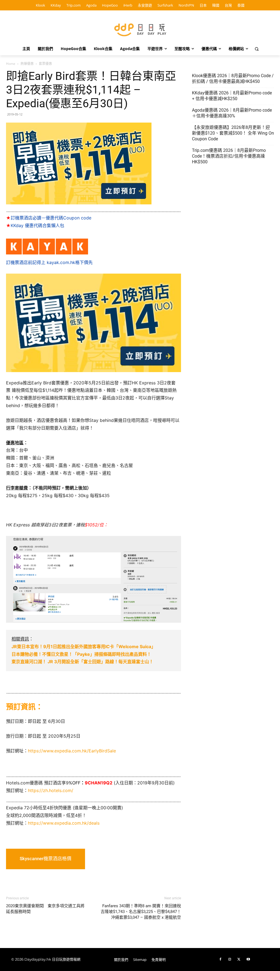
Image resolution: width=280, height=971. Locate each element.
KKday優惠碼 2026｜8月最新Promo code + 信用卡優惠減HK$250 (232, 95)
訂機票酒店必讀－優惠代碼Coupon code (48, 218)
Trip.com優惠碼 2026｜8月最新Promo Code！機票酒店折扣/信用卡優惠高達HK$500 (229, 156)
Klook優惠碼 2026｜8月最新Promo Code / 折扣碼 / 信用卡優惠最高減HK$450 (233, 78)
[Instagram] (229, 959)
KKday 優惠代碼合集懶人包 (35, 225)
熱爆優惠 (27, 63)
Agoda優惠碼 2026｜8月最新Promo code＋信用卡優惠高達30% (232, 113)
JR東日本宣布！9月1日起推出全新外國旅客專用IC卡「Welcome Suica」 (83, 646)
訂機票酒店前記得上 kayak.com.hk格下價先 (49, 262)
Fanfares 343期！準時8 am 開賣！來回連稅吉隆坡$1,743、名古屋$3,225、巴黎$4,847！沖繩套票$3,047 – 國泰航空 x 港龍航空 (141, 911)
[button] (257, 49)
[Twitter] (239, 959)
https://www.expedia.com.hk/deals (64, 823)
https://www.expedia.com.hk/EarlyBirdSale (72, 750)
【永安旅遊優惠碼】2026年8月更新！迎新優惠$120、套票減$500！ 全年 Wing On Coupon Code (233, 133)
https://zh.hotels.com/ (50, 790)
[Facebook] (220, 959)
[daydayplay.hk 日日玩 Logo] (140, 29)
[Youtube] (248, 959)
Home (10, 63)
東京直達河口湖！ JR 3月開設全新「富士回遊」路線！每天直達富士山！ (82, 661)
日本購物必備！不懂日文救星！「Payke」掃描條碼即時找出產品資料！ (81, 654)
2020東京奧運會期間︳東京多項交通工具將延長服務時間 (45, 908)
